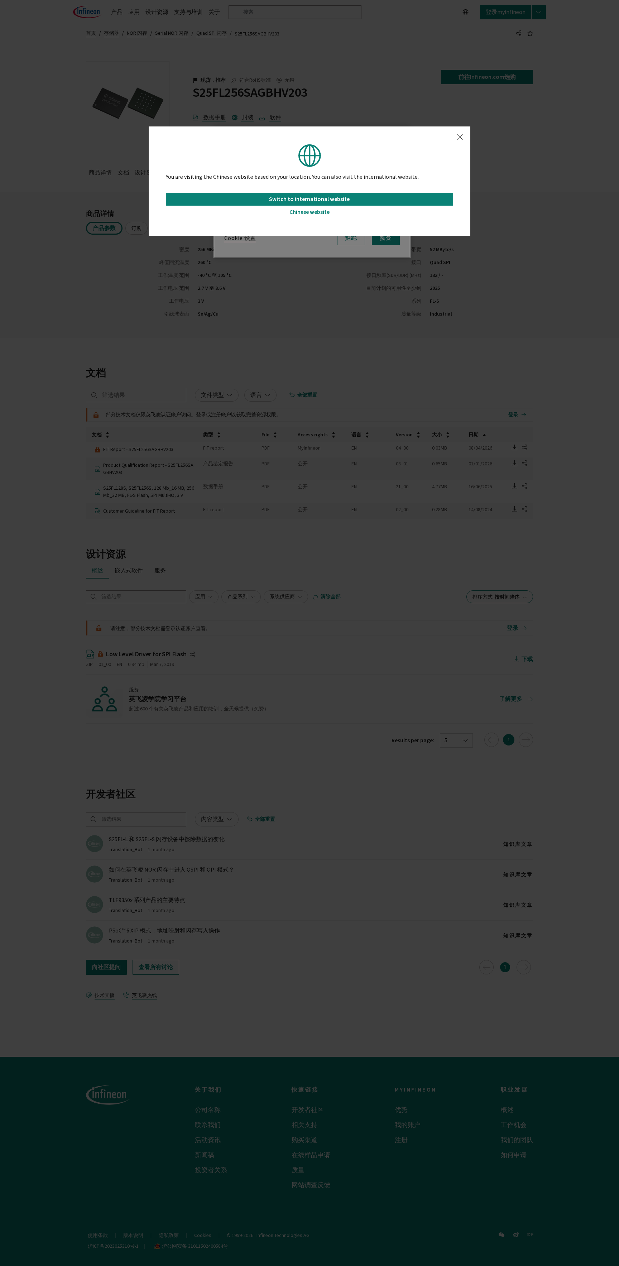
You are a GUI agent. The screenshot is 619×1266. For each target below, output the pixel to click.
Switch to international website (309, 199)
